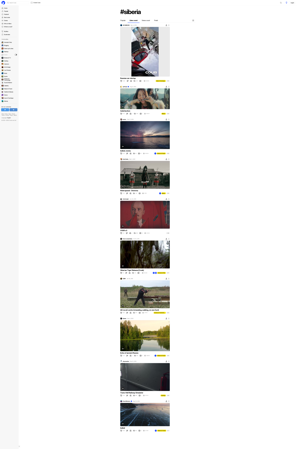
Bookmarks (7, 34)
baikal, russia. (125, 151)
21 (168, 312)
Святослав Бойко (127, 238)
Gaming (163, 395)
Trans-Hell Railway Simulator (131, 393)
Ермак (124, 318)
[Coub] (3, 2)
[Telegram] (13, 109)
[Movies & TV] (9, 57)
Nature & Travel (161, 153)
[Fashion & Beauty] (9, 91)
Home (5, 8)
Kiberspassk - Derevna (129, 191)
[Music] (9, 73)
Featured (6, 14)
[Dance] (9, 95)
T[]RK (124, 278)
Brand (13, 114)
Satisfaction (125, 111)
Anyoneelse (126, 361)
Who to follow (7, 23)
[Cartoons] (9, 64)
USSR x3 (123, 230)
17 (168, 273)
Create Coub (36, 2)
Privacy (7, 115)
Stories (6, 20)
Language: (6, 117)
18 (168, 395)
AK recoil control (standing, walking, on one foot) (139, 310)
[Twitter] (5, 109)
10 (168, 81)
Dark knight (126, 199)
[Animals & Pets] (9, 42)
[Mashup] (9, 51)
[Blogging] (9, 45)
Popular (6, 11)
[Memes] (9, 101)
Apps (9, 114)
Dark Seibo (125, 159)
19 (168, 193)
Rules (11, 115)
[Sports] (9, 76)
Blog (6, 114)
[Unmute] (123, 106)
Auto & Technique (160, 81)
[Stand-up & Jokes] (9, 48)
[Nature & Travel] (9, 88)
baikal (122, 428)
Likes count (134, 20)
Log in (292, 2)
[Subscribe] (16, 54)
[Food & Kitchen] (9, 82)
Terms (3, 115)
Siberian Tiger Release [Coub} (132, 270)
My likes (6, 31)
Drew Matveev (126, 401)
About (3, 114)
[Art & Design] (9, 67)
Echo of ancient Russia (129, 353)
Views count (146, 20)
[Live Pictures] (9, 70)
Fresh (156, 20)
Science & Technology (159, 312)
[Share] (166, 25)
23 (168, 153)
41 (168, 113)
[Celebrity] (9, 85)
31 (168, 355)
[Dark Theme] (281, 2)
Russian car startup (128, 78)
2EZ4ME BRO (126, 25)
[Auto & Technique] (9, 98)
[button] (193, 20)
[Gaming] (9, 60)
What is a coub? (8, 26)
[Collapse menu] (19, 446)
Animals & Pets (161, 272)
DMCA (15, 115)
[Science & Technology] (9, 79)
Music (163, 113)
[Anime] (9, 54)
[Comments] (131, 81)
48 (168, 233)
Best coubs (7, 17)
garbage (125, 86)
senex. (124, 119)
